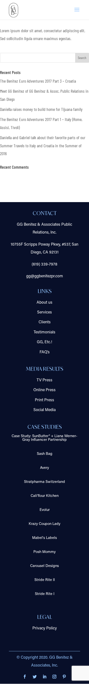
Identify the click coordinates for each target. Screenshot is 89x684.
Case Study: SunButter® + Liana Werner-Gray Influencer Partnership (44, 438)
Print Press (44, 400)
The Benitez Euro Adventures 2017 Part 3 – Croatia (38, 81)
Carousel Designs (44, 566)
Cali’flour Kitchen (45, 496)
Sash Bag (44, 454)
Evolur (45, 510)
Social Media (44, 410)
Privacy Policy (44, 628)
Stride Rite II (44, 580)
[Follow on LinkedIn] (44, 677)
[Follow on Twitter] (35, 677)
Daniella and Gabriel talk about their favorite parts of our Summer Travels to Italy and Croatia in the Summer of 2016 (42, 145)
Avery (44, 468)
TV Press (44, 380)
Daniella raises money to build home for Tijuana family (41, 109)
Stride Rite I (44, 594)
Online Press (44, 390)
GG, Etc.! (44, 342)
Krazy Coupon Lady (44, 524)
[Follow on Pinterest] (64, 677)
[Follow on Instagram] (54, 677)
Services (44, 312)
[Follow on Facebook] (25, 677)
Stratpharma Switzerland (44, 482)
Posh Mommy (44, 552)
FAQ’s (45, 352)
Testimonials (44, 332)
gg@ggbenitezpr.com (44, 276)
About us (44, 303)
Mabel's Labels (44, 538)
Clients (45, 322)
